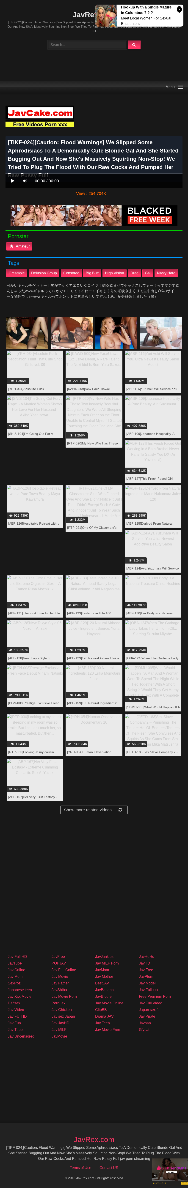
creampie (17, 273)
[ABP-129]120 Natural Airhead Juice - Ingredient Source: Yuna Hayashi (93, 660)
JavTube (15, 963)
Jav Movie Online (109, 1003)
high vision (114, 273)
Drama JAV (104, 1016)
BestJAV (102, 983)
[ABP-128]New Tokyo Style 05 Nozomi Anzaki (29, 660)
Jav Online (16, 970)
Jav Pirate (147, 1016)
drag (134, 273)
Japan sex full (150, 1010)
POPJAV (59, 963)
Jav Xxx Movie (19, 996)
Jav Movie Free (107, 1030)
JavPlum (146, 976)
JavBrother (104, 996)
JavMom (102, 970)
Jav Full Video (150, 1003)
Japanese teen (20, 990)
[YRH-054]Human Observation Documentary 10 (89, 754)
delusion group (44, 273)
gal (148, 273)
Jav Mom (15, 976)
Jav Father (60, 983)
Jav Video (16, 1010)
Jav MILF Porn (107, 963)
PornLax (58, 1003)
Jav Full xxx (148, 990)
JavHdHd (146, 957)
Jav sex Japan (63, 1016)
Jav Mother (104, 976)
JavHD (144, 963)
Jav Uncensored (21, 1036)
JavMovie (59, 1036)
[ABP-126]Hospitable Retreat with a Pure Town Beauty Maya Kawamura (34, 526)
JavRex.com (94, 15)
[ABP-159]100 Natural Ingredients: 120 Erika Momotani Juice (92, 705)
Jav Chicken (62, 1010)
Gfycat (144, 1030)
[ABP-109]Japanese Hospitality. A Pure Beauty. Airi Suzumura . (150, 436)
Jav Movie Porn (64, 996)
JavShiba (59, 990)
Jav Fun (14, 1023)
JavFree (58, 957)
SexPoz (14, 983)
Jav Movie (60, 976)
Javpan (145, 1023)
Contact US (109, 1168)
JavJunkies (104, 957)
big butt (92, 273)
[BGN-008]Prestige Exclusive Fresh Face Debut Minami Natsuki (33, 705)
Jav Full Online (64, 970)
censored (71, 273)
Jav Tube (15, 1030)
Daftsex (14, 1003)
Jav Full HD (17, 957)
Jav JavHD (60, 1023)
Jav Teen (102, 1023)
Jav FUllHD (17, 1016)
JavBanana (104, 990)
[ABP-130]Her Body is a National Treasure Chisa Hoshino (149, 615)
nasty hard (166, 273)
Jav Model (147, 983)
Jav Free (146, 970)
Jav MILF (59, 1030)
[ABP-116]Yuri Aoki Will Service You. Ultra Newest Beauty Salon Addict (152, 391)
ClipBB (101, 1010)
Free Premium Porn (155, 996)
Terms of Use (80, 1168)
